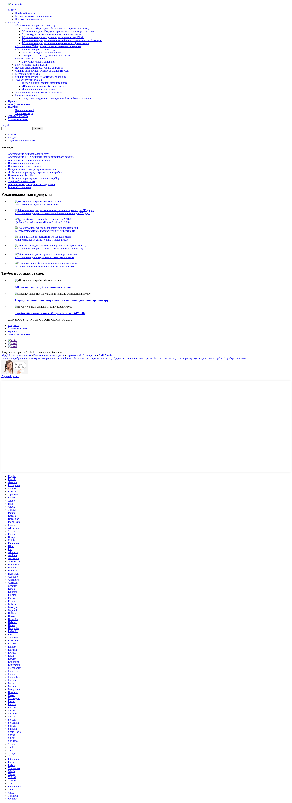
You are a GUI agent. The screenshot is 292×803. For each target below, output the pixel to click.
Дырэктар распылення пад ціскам (133, 358)
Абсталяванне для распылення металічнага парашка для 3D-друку (53, 213)
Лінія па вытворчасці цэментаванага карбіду (40, 76)
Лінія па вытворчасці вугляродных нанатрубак (42, 70)
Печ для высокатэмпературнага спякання (39, 67)
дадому (12, 9)
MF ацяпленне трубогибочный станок (44, 85)
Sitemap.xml (89, 355)
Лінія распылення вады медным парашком (46, 55)
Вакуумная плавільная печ (30, 58)
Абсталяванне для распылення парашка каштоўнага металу (56, 43)
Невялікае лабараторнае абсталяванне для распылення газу (56, 28)
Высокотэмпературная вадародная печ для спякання (45, 230)
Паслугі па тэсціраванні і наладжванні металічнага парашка (56, 98)
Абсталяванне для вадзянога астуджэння (38, 92)
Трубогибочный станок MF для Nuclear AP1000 (42, 222)
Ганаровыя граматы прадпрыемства (35, 16)
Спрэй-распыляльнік (236, 358)
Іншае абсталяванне (26, 95)
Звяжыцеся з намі (18, 119)
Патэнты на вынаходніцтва (30, 19)
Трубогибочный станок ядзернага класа (44, 82)
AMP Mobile (106, 355)
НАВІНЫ (13, 107)
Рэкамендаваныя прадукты (48, 355)
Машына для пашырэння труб (39, 89)
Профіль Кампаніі (25, 12)
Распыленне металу (165, 358)
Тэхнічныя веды (24, 113)
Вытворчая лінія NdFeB (28, 73)
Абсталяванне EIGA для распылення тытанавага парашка (48, 46)
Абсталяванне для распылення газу (35, 25)
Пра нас (12, 101)
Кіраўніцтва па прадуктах (16, 355)
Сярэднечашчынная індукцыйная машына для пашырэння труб (62, 300)
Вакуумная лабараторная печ (38, 61)
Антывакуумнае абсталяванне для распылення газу (51, 34)
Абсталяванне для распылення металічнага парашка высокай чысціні (62, 40)
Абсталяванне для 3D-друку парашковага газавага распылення (58, 31)
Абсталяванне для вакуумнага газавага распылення (44, 257)
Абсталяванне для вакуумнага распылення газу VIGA (53, 37)
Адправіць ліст (10, 376)
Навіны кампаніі (24, 110)
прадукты (13, 22)
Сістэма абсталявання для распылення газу (87, 358)
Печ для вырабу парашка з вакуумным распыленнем (31, 358)
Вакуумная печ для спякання (31, 64)
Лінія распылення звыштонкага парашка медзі (41, 239)
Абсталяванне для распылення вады (35, 49)
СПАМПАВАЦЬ (18, 116)
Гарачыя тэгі (74, 355)
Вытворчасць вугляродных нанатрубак (200, 358)
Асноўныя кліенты (19, 104)
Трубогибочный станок (28, 79)
